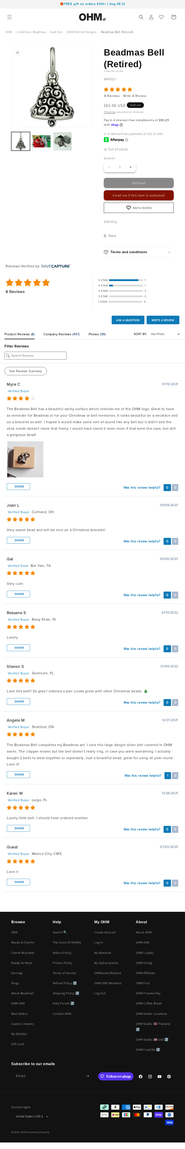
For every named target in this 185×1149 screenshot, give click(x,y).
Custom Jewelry (22, 1024)
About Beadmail (22, 993)
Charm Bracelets (23, 953)
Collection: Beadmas (31, 32)
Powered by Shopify (37, 1132)
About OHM (144, 932)
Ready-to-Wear (21, 963)
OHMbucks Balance (107, 973)
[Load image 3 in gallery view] (62, 141)
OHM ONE (18, 1003)
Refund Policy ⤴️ (65, 983)
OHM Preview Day (148, 993)
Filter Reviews (17, 346)
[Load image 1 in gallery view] (20, 141)
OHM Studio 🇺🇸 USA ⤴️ (152, 1039)
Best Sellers (19, 1014)
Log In (98, 942)
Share (19, 486)
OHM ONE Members (108, 983)
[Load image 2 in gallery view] (41, 141)
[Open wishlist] (161, 17)
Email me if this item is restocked (139, 195)
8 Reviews (112, 96)
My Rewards (102, 953)
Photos (97, 334)
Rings (15, 983)
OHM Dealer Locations (151, 1014)
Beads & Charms (22, 942)
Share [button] (112, 236)
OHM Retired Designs (81, 32)
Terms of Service (64, 973)
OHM (8, 32)
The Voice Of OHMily (67, 942)
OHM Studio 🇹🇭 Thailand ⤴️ (153, 1026)
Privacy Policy (62, 963)
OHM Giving (144, 963)
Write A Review (134, 96)
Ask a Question (128, 320)
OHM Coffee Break (149, 1003)
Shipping (109, 112)
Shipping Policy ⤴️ (66, 993)
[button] (9, 17)
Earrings (17, 973)
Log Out (99, 993)
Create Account (105, 932)
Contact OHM (62, 1014)
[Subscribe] (87, 1076)
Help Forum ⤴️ (63, 1003)
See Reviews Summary (25, 371)
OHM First (143, 983)
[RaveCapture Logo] (54, 266)
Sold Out (56, 32)
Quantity (109, 158)
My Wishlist (19, 1034)
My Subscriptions (106, 963)
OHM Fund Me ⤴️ (148, 1050)
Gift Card (17, 1044)
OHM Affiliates (145, 973)
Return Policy (62, 953)
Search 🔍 (60, 932)
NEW (14, 932)
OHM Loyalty (145, 953)
